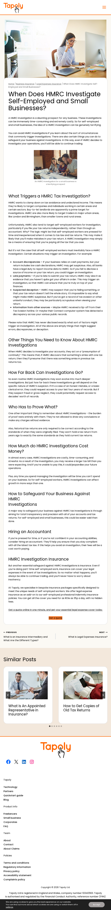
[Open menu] (104, 7)
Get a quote (55, 618)
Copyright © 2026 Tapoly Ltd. (55, 887)
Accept (96, 904)
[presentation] (28, 683)
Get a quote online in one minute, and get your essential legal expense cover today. (55, 609)
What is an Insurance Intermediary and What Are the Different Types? (25, 636)
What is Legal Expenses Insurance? (88, 635)
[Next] (103, 695)
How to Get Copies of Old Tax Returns (81, 708)
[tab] (49, 726)
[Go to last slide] (8, 695)
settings (9, 907)
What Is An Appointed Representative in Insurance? (26, 710)
